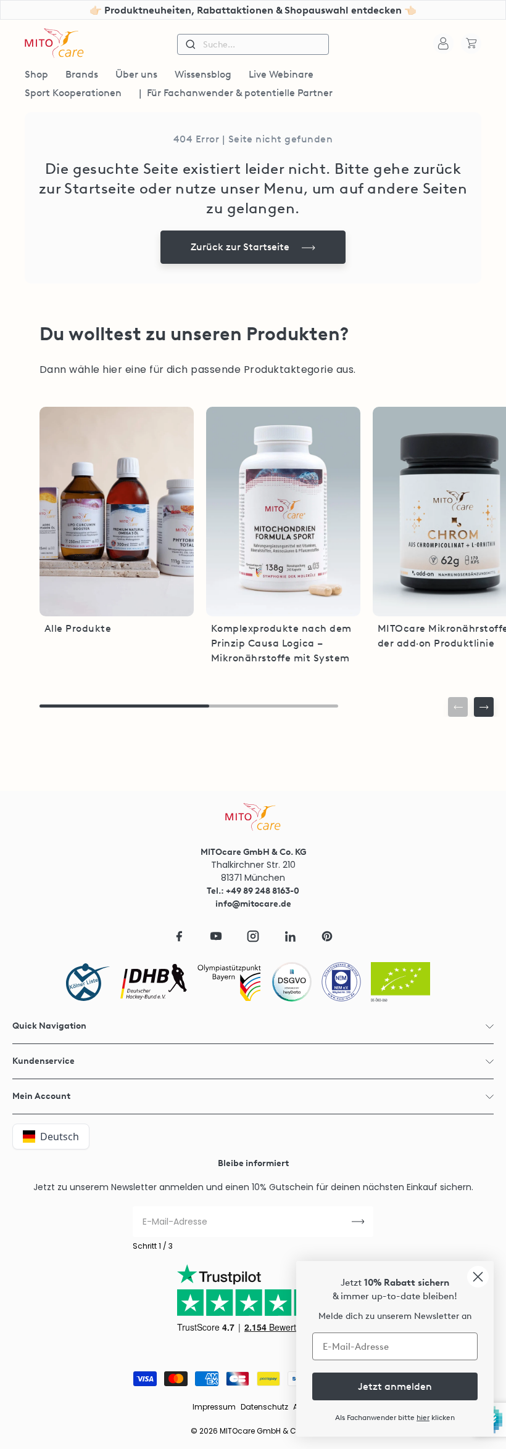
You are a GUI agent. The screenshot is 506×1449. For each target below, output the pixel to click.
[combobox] (253, 44)
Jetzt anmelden (395, 1386)
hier (423, 1417)
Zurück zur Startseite (240, 247)
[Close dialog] (478, 1277)
